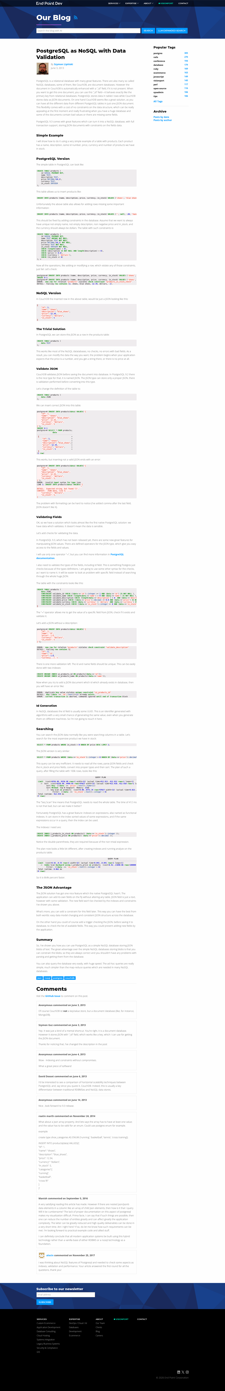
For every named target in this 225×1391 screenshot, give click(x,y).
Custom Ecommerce (46, 1323)
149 (171, 76)
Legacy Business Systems (48, 1343)
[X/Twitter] (183, 1372)
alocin (50, 1255)
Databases (74, 1327)
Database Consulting (46, 1331)
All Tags (158, 101)
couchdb (70, 978)
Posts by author (163, 120)
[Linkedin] (179, 1372)
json (39, 978)
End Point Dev (49, 3)
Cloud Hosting (43, 1335)
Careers (99, 1335)
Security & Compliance (47, 1347)
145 (171, 80)
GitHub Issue (52, 996)
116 (171, 88)
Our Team (100, 1323)
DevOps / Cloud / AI (78, 1323)
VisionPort (166, 3)
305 (171, 53)
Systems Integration (46, 1339)
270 (171, 57)
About (147, 3)
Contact (183, 3)
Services (113, 3)
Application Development (48, 1327)
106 (171, 92)
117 (171, 84)
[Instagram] (187, 1372)
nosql (47, 978)
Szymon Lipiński (63, 64)
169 (171, 68)
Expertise (130, 3)
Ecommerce (74, 1335)
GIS (38, 1351)
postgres (58, 978)
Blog (98, 1331)
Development (75, 1331)
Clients (99, 1327)
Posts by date (161, 117)
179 (171, 64)
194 (171, 61)
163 (171, 72)
